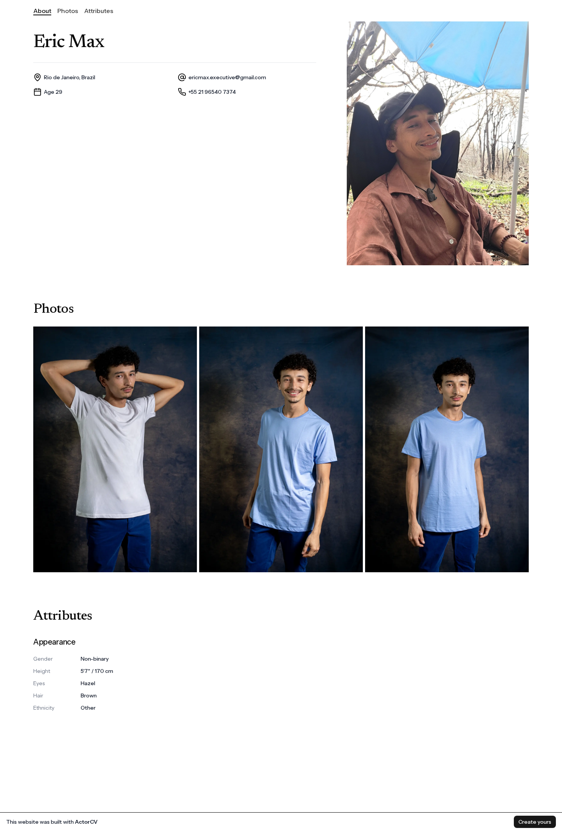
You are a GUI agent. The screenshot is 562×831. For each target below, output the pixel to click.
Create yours (534, 821)
